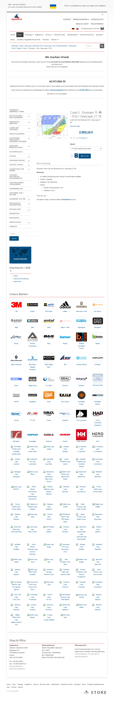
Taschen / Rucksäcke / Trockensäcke (15, 176)
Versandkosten (83, 138)
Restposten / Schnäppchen (15, 204)
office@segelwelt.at (57, 90)
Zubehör (13, 226)
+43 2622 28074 (84, 90)
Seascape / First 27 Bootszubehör (55, 46)
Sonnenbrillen (16, 188)
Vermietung (14, 213)
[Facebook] (103, 14)
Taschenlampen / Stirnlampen (16, 183)
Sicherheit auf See (17, 199)
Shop (21, 46)
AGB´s (16, 276)
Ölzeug (12, 156)
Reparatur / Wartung (14, 122)
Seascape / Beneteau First (34, 46)
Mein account (82, 24)
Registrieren (97, 24)
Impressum (17, 281)
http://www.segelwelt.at (17, 669)
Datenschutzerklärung (21, 278)
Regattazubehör (16, 134)
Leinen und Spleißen (14, 128)
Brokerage (14, 218)
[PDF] (96, 112)
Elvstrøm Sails (16, 152)
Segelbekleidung (17, 160)
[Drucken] (100, 112)
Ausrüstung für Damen (16, 170)
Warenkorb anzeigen (102, 28)
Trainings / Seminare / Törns (16, 110)
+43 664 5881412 (80, 654)
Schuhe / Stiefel (16, 165)
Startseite (15, 46)
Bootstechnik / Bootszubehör (16, 116)
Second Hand (15, 209)
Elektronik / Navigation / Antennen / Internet (18, 139)
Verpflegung (15, 222)
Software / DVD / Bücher (16, 193)
